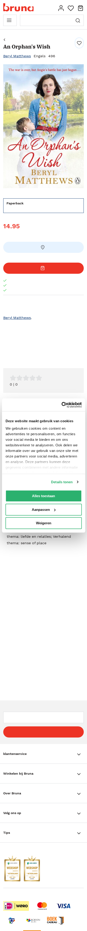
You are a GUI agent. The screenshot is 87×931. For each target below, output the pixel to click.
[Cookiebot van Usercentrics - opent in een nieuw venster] (62, 405)
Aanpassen (41, 510)
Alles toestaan (43, 496)
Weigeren (43, 523)
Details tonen (62, 482)
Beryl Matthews (17, 56)
